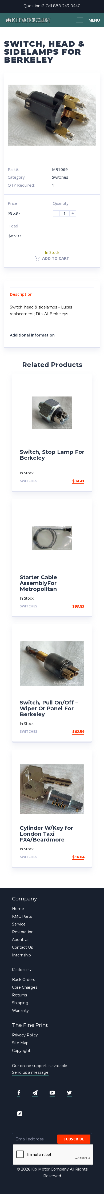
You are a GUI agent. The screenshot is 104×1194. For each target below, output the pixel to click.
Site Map (20, 1042)
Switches (60, 177)
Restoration (23, 931)
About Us (20, 939)
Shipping (20, 1002)
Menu (94, 20)
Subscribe (73, 1138)
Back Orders (23, 979)
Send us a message (30, 1072)
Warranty (20, 1010)
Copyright (21, 1050)
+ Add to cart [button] (69, 480)
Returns (19, 995)
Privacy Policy (25, 1035)
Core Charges (24, 987)
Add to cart (55, 258)
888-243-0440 (67, 5)
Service (19, 924)
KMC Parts (22, 916)
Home (18, 908)
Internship (21, 955)
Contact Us (22, 947)
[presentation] (53, 1154)
